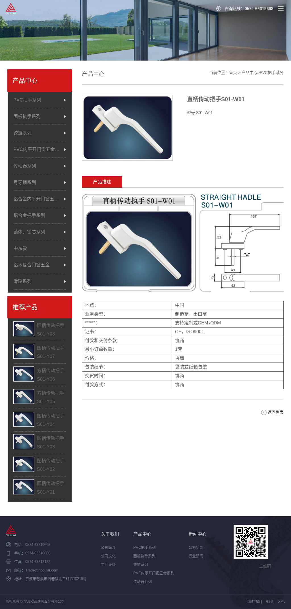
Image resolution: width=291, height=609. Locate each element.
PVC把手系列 (27, 100)
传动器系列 (24, 165)
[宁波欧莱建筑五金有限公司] (11, 8)
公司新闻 (195, 547)
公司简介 (108, 547)
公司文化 (108, 556)
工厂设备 (108, 564)
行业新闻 (195, 556)
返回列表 (276, 412)
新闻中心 (197, 534)
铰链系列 (22, 132)
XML (281, 602)
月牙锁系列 (24, 182)
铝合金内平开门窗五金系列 (40, 198)
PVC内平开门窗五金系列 (38, 149)
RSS (269, 602)
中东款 (20, 248)
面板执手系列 (27, 116)
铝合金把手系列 (29, 215)
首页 (233, 72)
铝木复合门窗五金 (31, 264)
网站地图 (253, 602)
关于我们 (110, 534)
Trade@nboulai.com (41, 570)
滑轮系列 (22, 281)
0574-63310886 (37, 553)
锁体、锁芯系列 (29, 231)
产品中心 (249, 72)
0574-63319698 (37, 544)
